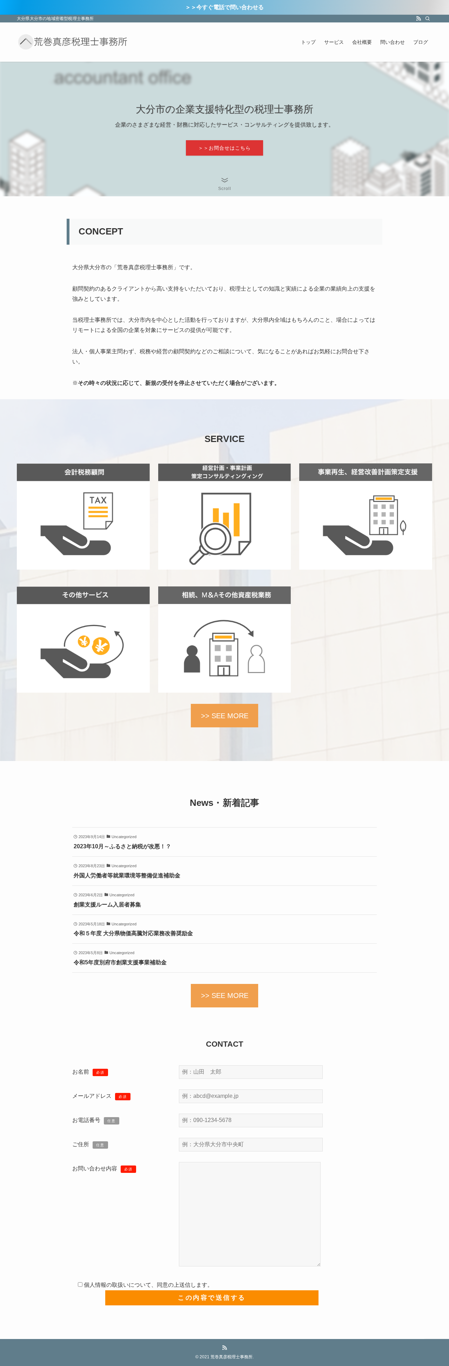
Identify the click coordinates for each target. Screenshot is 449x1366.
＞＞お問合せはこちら (224, 148)
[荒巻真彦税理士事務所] (73, 42)
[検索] (427, 18)
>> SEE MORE (224, 716)
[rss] (418, 18)
